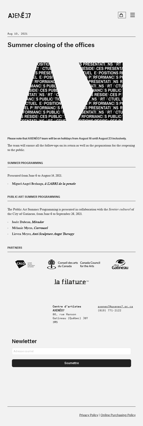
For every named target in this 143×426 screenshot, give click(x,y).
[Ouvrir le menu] (133, 15)
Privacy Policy (88, 415)
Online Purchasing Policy (118, 415)
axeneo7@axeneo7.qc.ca (115, 306)
